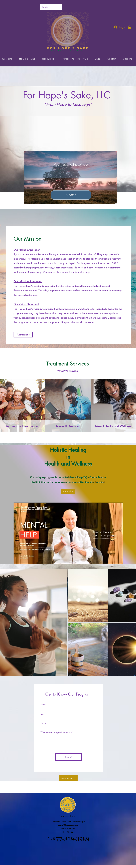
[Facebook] (63, 832)
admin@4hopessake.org (68, 825)
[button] (129, 27)
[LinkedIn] (71, 832)
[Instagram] (67, 832)
